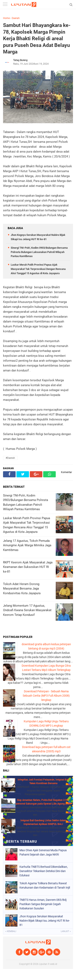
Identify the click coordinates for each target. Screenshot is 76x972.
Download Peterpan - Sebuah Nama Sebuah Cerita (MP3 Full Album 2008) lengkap (46, 696)
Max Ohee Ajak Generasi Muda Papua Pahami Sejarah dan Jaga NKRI (43, 852)
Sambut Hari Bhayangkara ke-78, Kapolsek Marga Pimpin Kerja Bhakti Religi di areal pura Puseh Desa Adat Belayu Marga (37, 38)
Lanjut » (66, 931)
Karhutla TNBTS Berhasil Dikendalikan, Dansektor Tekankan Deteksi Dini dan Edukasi (43, 871)
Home (6, 18)
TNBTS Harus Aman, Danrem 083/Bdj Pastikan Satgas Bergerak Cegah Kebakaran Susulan (42, 904)
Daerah (16, 18)
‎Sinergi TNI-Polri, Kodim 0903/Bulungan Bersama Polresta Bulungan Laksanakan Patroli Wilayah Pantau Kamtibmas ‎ (39, 252)
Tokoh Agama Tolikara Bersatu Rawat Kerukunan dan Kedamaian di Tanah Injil (44, 885)
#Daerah (10, 458)
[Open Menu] (5, 4)
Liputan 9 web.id (48, 964)
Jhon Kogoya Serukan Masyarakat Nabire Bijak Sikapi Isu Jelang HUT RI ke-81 (44, 921)
